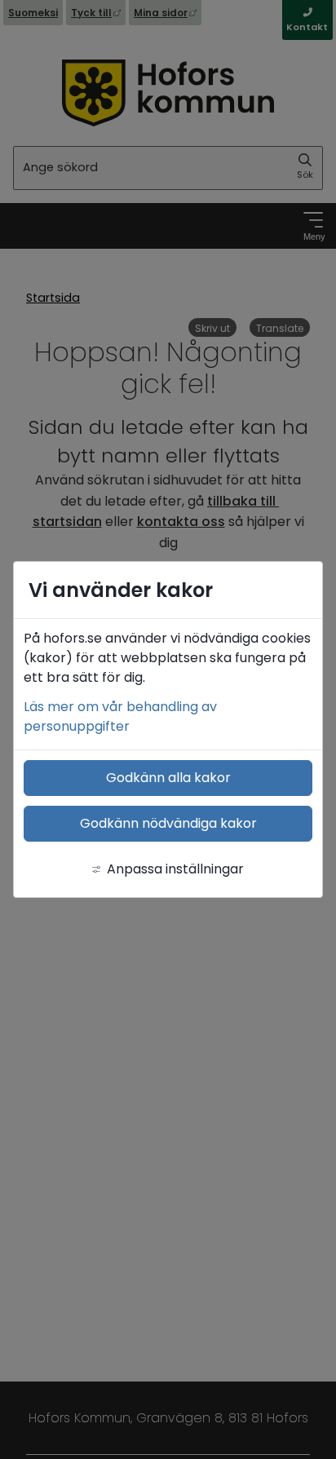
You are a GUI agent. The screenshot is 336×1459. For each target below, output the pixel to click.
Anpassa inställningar (175, 869)
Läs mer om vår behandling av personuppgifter (120, 716)
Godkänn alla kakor (168, 777)
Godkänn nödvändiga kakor (168, 823)
